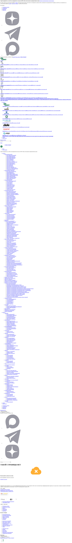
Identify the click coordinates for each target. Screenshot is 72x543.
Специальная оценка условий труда (6, 491)
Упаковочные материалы (7, 533)
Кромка (4, 529)
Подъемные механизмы (7, 515)
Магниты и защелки (6, 525)
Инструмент (5, 531)
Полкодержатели (6, 523)
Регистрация (5, 149)
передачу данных (15, 3)
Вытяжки (4, 519)
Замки (4, 526)
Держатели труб (5, 528)
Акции (4, 137)
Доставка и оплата (6, 7)
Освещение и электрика (7, 522)
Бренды (4, 102)
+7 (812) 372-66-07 (10, 537)
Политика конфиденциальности (8, 501)
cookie (16, 2)
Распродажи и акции (6, 507)
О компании (5, 8)
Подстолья (4, 530)
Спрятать (52, 0)
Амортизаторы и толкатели (7, 524)
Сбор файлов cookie (6, 502)
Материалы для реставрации (8, 532)
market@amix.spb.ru (3, 537)
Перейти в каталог (3, 479)
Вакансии (4, 10)
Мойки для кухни (6, 517)
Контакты (4, 9)
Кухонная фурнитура (6, 514)
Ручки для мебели (6, 516)
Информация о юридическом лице (6, 490)
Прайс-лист (5, 138)
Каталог (1, 60)
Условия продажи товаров (5, 489)
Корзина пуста (3, 410)
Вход (3, 148)
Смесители (4, 518)
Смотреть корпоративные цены (45, 0)
